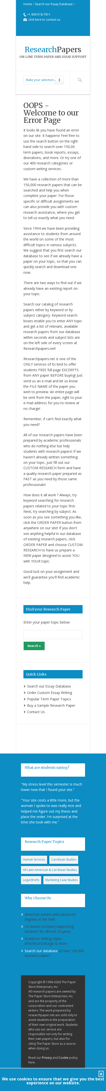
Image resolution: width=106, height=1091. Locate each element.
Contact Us (36, 711)
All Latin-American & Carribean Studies (50, 870)
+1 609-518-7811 (39, 14)
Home (27, 4)
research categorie (52, 163)
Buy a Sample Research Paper (51, 705)
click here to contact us (44, 19)
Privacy (47, 1058)
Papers (53, 49)
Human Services (34, 859)
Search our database (41, 950)
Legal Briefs (31, 880)
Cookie (64, 1058)
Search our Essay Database (54, 4)
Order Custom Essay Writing (49, 692)
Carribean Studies (63, 859)
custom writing (35, 168)
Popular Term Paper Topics (49, 699)
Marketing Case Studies (61, 880)
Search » (34, 646)
